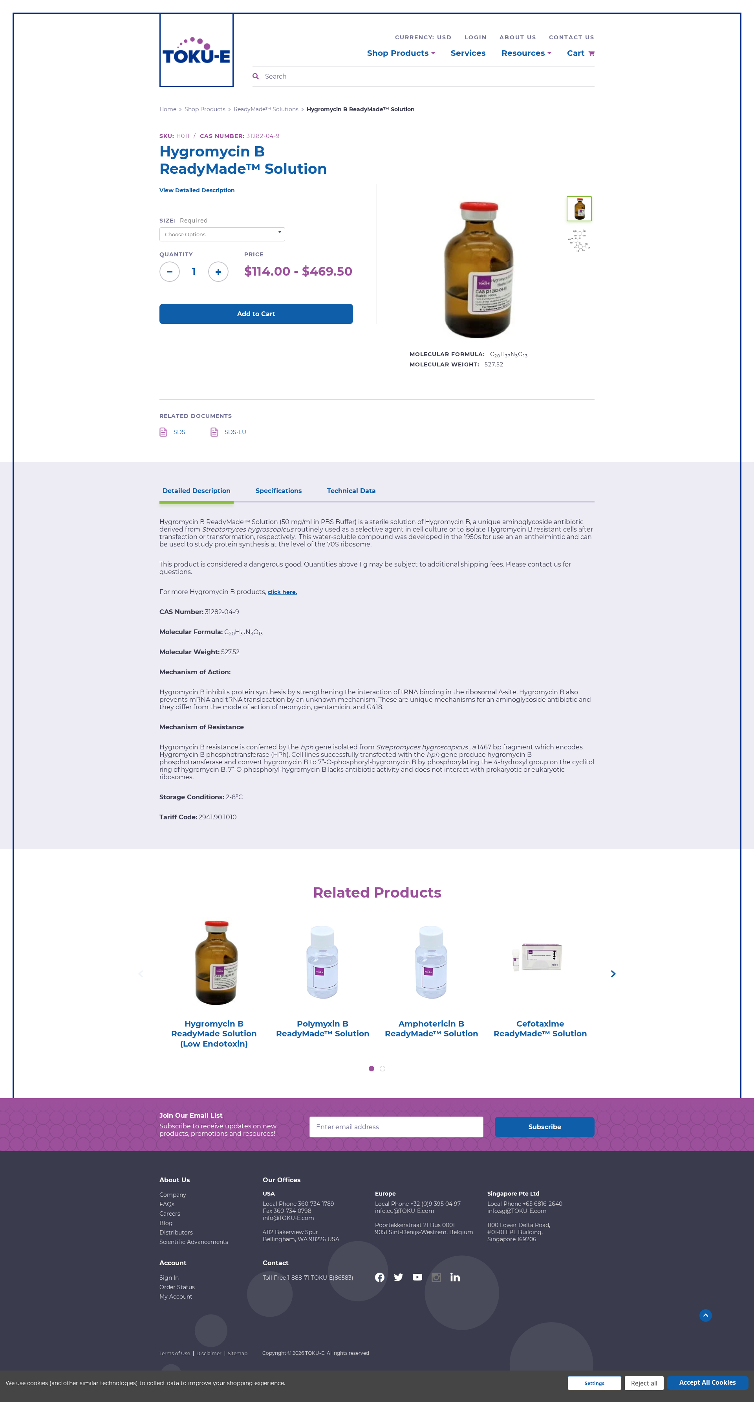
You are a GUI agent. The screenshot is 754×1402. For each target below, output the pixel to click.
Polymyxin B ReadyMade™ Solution (323, 1029)
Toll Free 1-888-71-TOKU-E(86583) (308, 1277)
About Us (518, 37)
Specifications (279, 491)
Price (254, 254)
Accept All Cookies (707, 1382)
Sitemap (237, 1353)
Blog (166, 1223)
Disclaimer (208, 1353)
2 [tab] (382, 1068)
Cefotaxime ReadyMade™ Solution (540, 1029)
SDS (179, 432)
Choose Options (213, 973)
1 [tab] (371, 1068)
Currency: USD (423, 37)
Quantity (176, 254)
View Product (213, 951)
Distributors (176, 1232)
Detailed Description (197, 491)
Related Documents (195, 415)
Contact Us (572, 37)
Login (476, 37)
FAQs (166, 1204)
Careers (169, 1213)
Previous (140, 973)
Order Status (177, 1287)
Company (172, 1194)
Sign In (169, 1277)
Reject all (644, 1383)
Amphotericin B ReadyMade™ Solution (431, 1029)
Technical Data (351, 491)
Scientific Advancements (193, 1242)
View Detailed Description (197, 190)
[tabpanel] (213, 980)
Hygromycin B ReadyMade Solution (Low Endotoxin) (214, 1034)
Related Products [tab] (377, 892)
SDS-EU (235, 432)
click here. (282, 592)
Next (613, 973)
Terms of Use (174, 1353)
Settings (594, 1383)
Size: (183, 220)
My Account (175, 1296)
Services (468, 53)
